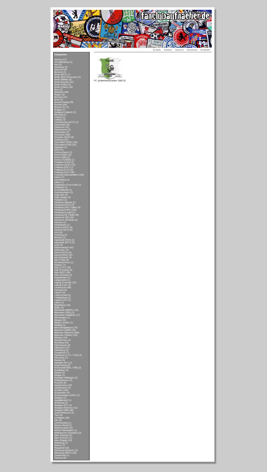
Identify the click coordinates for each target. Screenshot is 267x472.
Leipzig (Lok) (60, 285)
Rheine (57, 372)
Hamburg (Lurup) (63, 212)
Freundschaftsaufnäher (66, 174)
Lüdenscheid (60, 295)
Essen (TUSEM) (62, 159)
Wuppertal (59, 448)
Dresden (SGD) (62, 137)
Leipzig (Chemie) (62, 282)
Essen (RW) (60, 154)
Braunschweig (61, 102)
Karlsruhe (59, 250)
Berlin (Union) (61, 87)
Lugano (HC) (60, 300)
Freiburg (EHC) (62, 167)
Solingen (58, 397)
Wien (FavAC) (61, 438)
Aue (56, 64)
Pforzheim (59, 357)
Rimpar (58, 375)
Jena (56, 245)
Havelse (58, 222)
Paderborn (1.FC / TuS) (66, 355)
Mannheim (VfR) (62, 312)
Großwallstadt (61, 190)
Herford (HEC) (61, 227)
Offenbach (59, 347)
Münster (58, 337)
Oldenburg (59, 350)
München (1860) (62, 330)
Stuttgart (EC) (61, 405)
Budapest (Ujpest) (63, 112)
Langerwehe (60, 280)
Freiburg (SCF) (62, 172)
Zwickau (58, 458)
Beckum (58, 72)
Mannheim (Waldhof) (64, 315)
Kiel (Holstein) (61, 257)
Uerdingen (59, 417)
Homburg (59, 235)
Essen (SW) (60, 157)
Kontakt (205, 49)
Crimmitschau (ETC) (64, 122)
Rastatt (58, 360)
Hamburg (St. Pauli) (64, 215)
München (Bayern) (63, 332)
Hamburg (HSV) (62, 210)
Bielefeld (58, 92)
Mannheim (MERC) (64, 310)
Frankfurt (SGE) (62, 164)
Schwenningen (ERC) (65, 395)
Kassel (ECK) (61, 252)
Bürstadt (58, 114)
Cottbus (58, 119)
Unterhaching (61, 422)
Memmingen (60, 317)
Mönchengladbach (63, 327)
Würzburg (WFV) (63, 453)
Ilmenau (58, 237)
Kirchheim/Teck (62, 262)
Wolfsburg (59, 443)
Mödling (58, 325)
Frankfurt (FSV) (62, 162)
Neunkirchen (60, 340)
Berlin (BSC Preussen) (65, 77)
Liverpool (58, 290)
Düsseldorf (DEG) (63, 142)
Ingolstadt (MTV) (62, 242)
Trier (56, 415)
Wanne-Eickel (61, 425)
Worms (58, 445)
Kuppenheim (60, 277)
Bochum (58, 97)
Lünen (57, 302)
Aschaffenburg (61, 62)
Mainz (57, 307)
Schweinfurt (60, 392)
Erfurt (57, 149)
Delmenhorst (60, 129)
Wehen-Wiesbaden (63, 430)
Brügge (58, 109)
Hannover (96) (61, 217)
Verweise (192, 49)
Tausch (179, 49)
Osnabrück (60, 352)
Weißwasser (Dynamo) (66, 433)
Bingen (57, 94)
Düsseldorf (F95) (63, 144)
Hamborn (59, 200)
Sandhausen (60, 387)
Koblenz (58, 265)
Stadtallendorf (61, 400)
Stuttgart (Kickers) (63, 407)
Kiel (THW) (59, 260)
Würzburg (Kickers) (64, 450)
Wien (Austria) (61, 435)
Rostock (58, 382)
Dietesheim (59, 132)
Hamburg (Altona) (63, 202)
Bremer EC (59, 107)
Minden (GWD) (61, 322)
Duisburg (58, 139)
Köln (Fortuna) (61, 270)
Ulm (56, 420)
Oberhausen (60, 345)
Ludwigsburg (60, 297)
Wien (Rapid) (60, 440)
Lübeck (58, 292)
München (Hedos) (63, 335)
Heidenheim (60, 225)
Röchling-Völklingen (64, 377)
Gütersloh (59, 195)
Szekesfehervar (62, 412)
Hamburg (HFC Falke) (65, 207)
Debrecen (59, 127)
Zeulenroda (60, 455)
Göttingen (59, 187)
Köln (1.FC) (60, 267)
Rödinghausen (61, 380)
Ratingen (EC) (61, 362)
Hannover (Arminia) (64, 220)
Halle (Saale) (60, 197)
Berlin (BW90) (61, 79)
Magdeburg (60, 305)
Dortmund (59, 134)
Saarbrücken (60, 385)
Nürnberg (59, 342)
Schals (157, 49)
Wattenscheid (61, 427)
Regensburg (60, 365)
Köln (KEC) (59, 272)
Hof (56, 232)
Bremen (58, 104)
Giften (57, 182)
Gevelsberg (60, 179)
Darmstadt (59, 124)
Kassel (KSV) (61, 255)
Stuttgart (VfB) (61, 410)
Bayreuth (58, 69)
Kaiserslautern (61, 247)
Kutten (168, 49)
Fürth (57, 177)
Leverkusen (60, 287)
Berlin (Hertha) (61, 82)
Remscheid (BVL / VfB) (66, 367)
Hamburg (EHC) (62, 205)
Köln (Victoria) (61, 275)
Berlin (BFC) (60, 74)
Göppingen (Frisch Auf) (66, 184)
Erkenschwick (61, 152)
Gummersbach (61, 192)
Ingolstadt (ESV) (62, 240)
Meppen (58, 320)
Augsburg (59, 67)
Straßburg (59, 402)
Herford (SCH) (61, 230)
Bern (56, 89)
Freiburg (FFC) (62, 169)
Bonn (56, 99)
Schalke (58, 390)
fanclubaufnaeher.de (63, 50)
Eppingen (59, 147)
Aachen (58, 59)
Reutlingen (59, 370)
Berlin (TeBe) (60, 84)
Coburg (58, 117)
